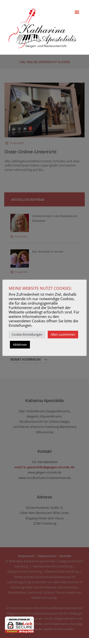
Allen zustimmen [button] (63, 334)
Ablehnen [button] (20, 344)
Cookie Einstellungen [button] (27, 334)
